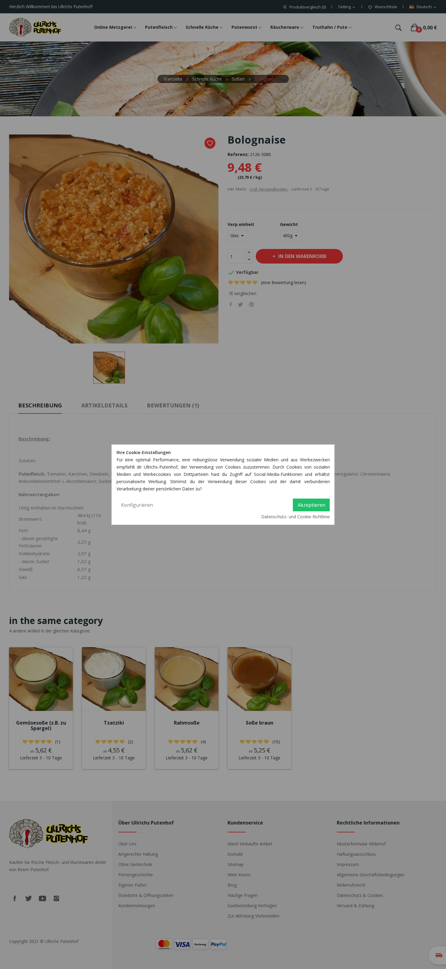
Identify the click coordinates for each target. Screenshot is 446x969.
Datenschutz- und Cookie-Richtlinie (295, 516)
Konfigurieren (137, 505)
